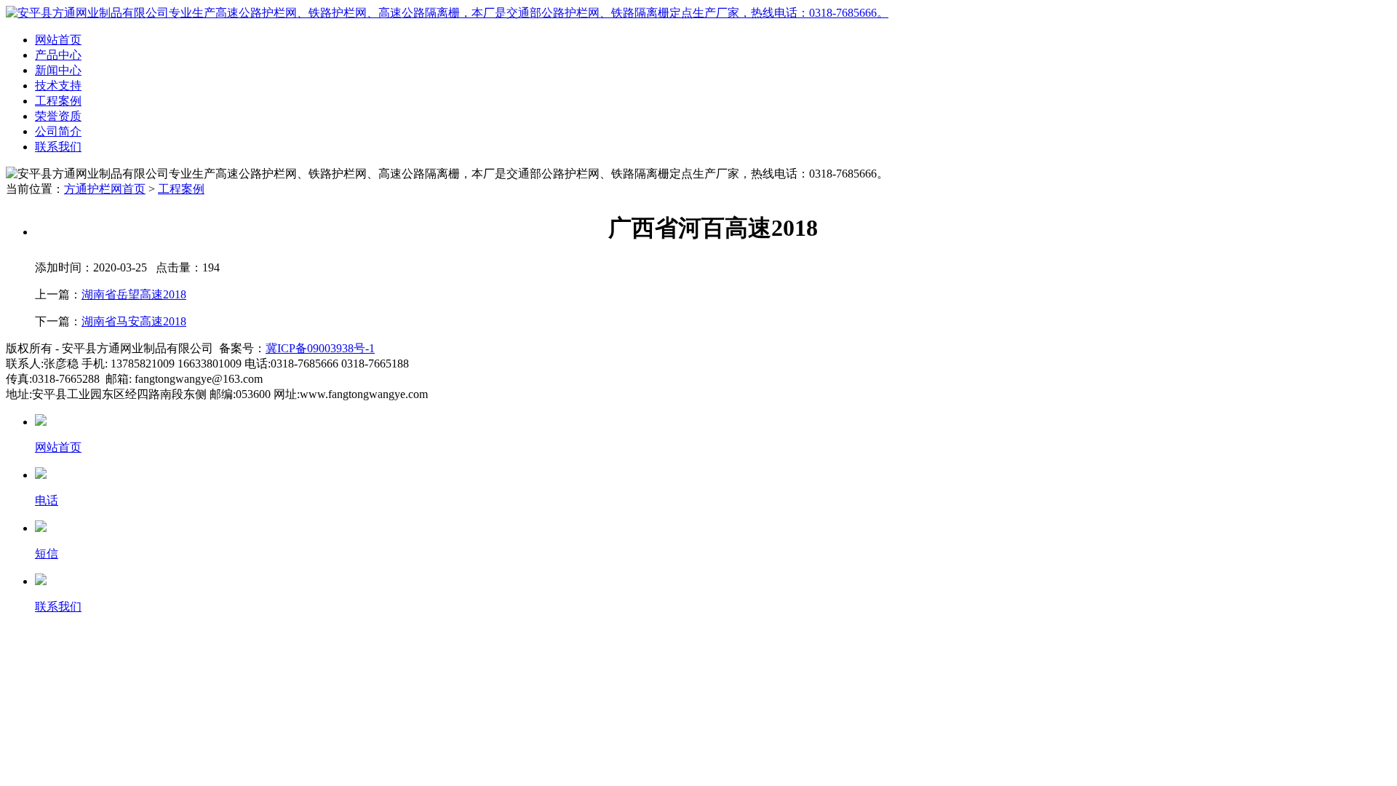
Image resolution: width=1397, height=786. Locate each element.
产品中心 (58, 55)
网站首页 (58, 39)
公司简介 (58, 131)
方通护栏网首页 (105, 189)
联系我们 (58, 146)
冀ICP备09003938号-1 (320, 348)
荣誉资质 (58, 116)
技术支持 (58, 85)
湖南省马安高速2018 (133, 321)
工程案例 (58, 101)
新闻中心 (58, 70)
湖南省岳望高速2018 (133, 294)
